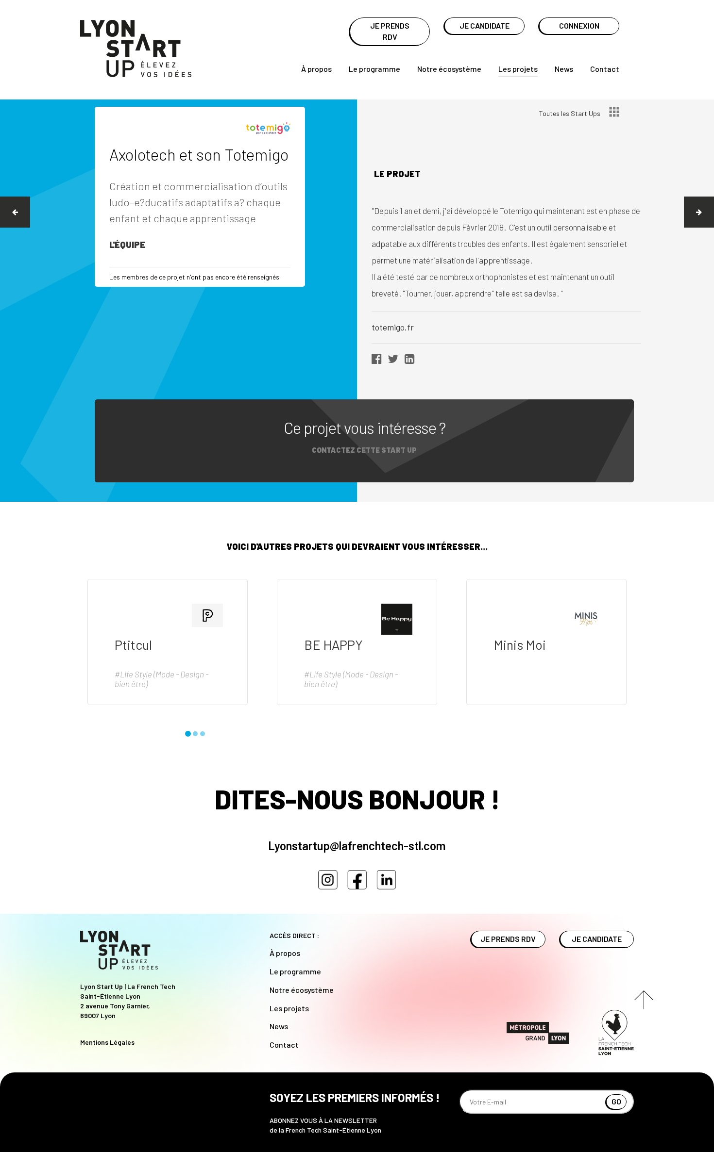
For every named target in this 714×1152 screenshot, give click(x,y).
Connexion (579, 25)
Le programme (374, 68)
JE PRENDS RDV (389, 31)
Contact (604, 68)
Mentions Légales (107, 1042)
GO (616, 1101)
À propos (316, 68)
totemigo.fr (393, 327)
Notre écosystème (449, 68)
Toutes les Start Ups (570, 113)
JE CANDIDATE (484, 25)
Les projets (518, 68)
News (564, 68)
